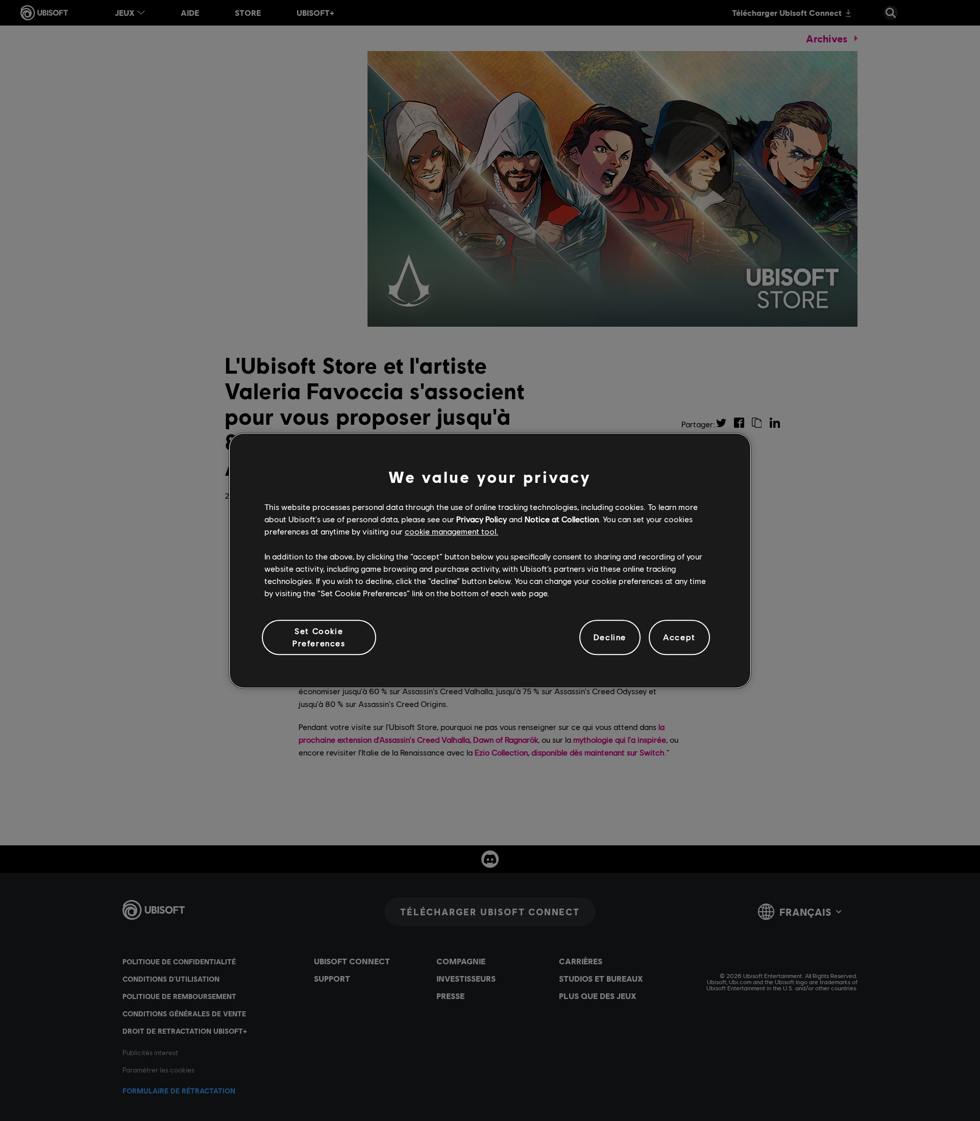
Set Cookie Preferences (319, 637)
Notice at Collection (562, 519)
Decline (610, 637)
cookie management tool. (451, 532)
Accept (679, 637)
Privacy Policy (481, 519)
